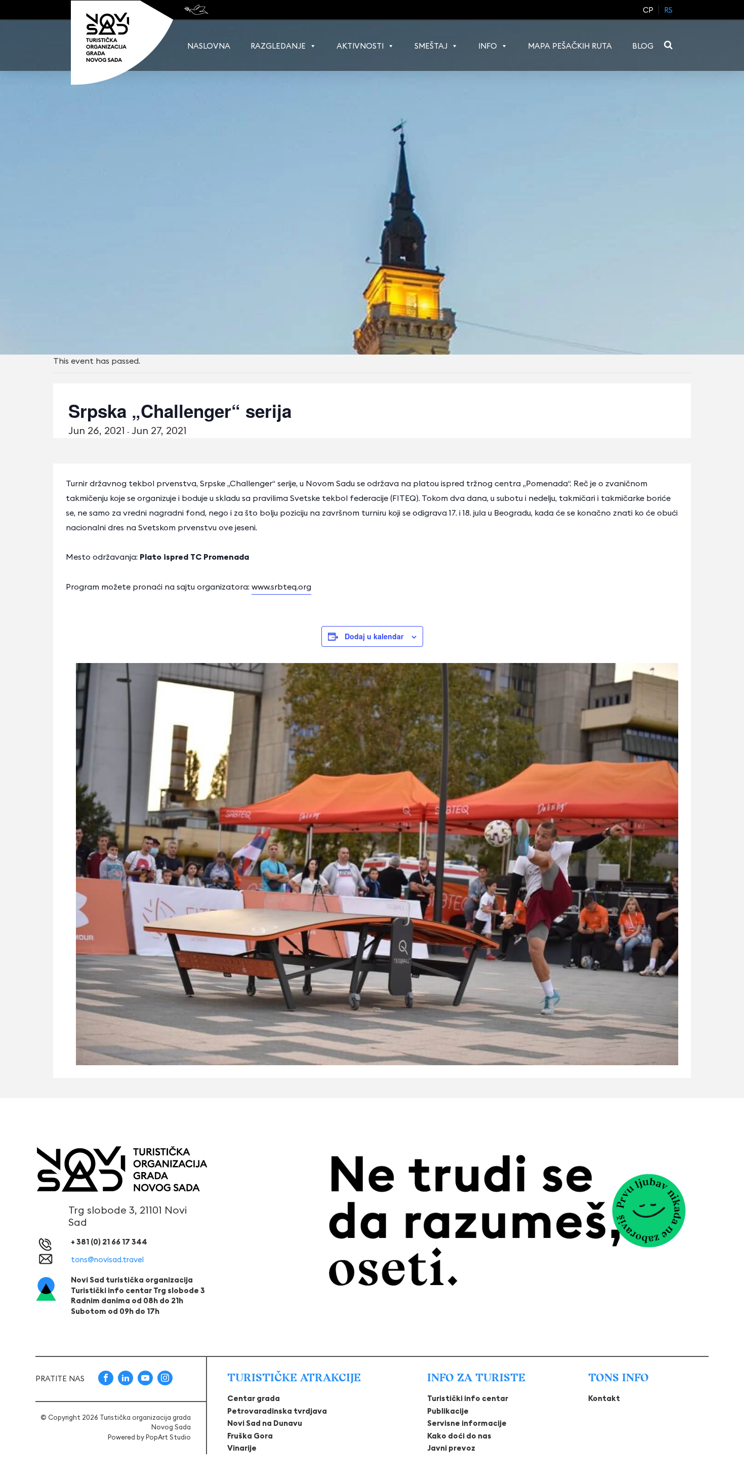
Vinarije (242, 1448)
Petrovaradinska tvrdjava (277, 1411)
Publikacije (448, 1411)
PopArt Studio (168, 1437)
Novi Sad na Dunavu (264, 1423)
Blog (642, 46)
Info (487, 46)
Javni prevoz (451, 1448)
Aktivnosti (360, 46)
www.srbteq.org (281, 586)
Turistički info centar (467, 1398)
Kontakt (604, 1398)
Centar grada (253, 1398)
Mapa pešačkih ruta (570, 46)
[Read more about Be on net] (197, 9)
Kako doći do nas (459, 1436)
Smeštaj (431, 46)
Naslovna (208, 46)
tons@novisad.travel (107, 1259)
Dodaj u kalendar (374, 636)
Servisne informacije (467, 1423)
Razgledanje (278, 46)
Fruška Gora (250, 1436)
